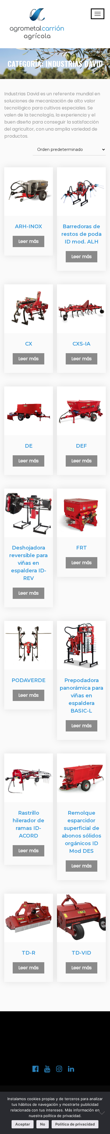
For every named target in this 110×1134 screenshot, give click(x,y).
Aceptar (22, 1124)
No (42, 1124)
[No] (103, 1113)
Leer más (28, 241)
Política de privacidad (75, 1124)
